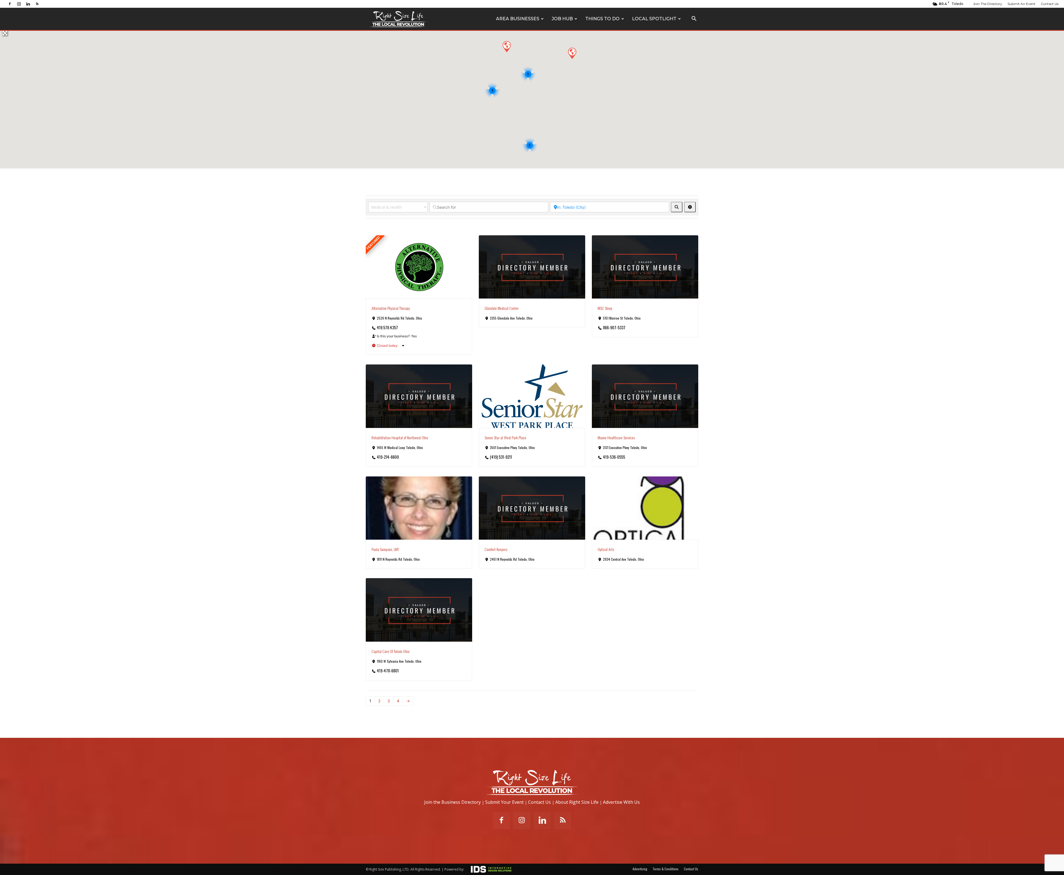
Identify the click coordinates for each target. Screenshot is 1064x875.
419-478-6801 (388, 671)
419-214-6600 (388, 457)
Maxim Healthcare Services (616, 437)
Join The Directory (987, 4)
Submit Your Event (504, 802)
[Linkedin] (28, 3)
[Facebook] (10, 3)
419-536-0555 (614, 457)
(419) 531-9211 (501, 457)
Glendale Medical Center (502, 308)
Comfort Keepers (496, 549)
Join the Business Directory (452, 802)
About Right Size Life (576, 802)
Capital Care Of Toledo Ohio (391, 651)
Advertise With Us (621, 802)
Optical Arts (606, 549)
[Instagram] (19, 3)
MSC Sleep (605, 308)
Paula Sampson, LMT (385, 549)
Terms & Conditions (666, 868)
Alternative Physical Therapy (391, 308)
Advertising (640, 868)
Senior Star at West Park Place (505, 437)
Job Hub (562, 18)
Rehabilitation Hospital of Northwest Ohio (400, 437)
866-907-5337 (614, 327)
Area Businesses (517, 18)
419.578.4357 (387, 327)
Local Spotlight (654, 18)
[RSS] (37, 3)
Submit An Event (1021, 4)
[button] (693, 19)
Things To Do (602, 18)
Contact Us (1049, 4)
